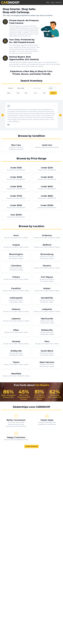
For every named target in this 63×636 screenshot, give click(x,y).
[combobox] (11, 88)
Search (53, 93)
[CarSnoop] (10, 2)
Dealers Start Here (31, 446)
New (47, 2)
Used (52, 2)
